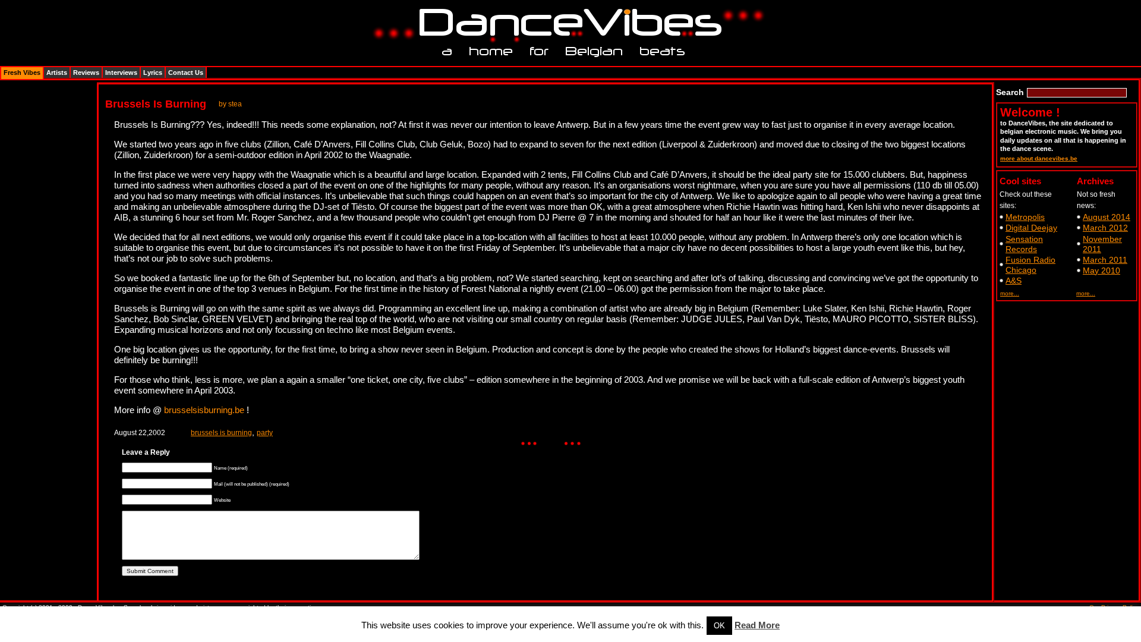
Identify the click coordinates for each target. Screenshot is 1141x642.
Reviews (86, 72)
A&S (1014, 280)
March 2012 (1105, 227)
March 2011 (1105, 260)
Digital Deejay (1031, 227)
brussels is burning (221, 433)
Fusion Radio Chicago (1030, 265)
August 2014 (1106, 217)
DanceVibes (566, 22)
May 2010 (1101, 270)
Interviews (121, 72)
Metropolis (1025, 217)
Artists (56, 72)
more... (1009, 293)
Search (1010, 92)
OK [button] (719, 625)
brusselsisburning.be (204, 410)
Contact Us (185, 72)
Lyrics (152, 72)
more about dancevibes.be (1038, 158)
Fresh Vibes (22, 72)
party (265, 433)
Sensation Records (1024, 244)
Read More (757, 625)
